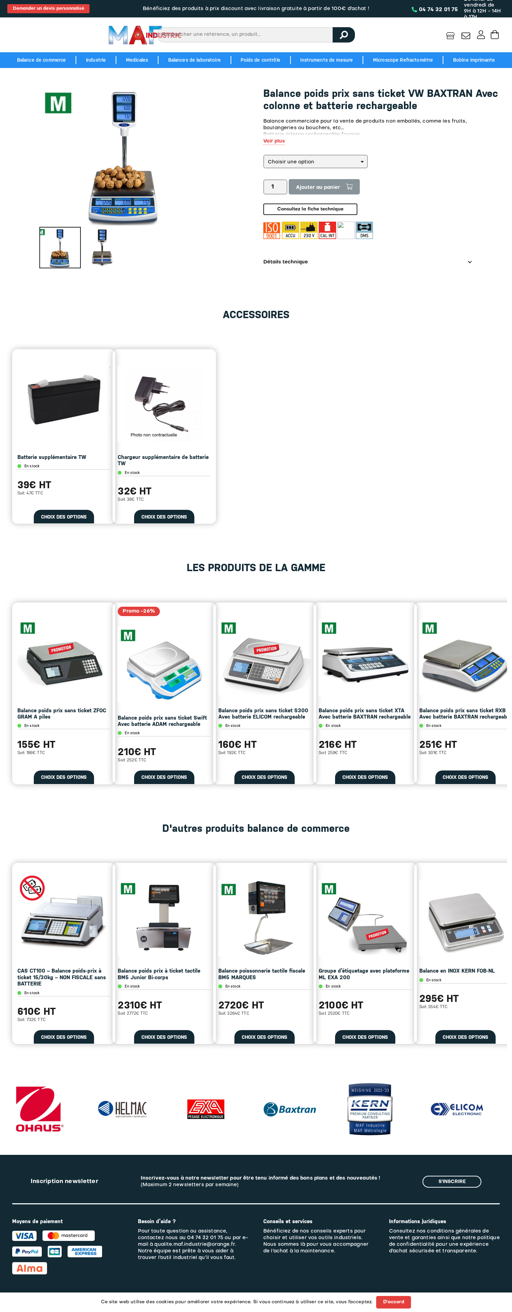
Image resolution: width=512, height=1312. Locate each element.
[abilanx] (453, 1086)
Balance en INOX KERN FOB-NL (457, 971)
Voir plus (274, 141)
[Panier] (495, 34)
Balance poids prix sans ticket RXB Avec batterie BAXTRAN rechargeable (465, 713)
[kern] (286, 1086)
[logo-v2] (144, 34)
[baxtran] (206, 1099)
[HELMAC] (39, 1103)
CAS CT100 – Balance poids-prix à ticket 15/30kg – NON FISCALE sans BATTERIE (61, 977)
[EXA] (122, 1086)
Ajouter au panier (318, 187)
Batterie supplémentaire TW (51, 457)
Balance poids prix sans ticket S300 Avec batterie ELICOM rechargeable (263, 713)
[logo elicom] (373, 1106)
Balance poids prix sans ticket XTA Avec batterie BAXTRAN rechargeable (365, 713)
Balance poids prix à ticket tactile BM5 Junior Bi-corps (159, 974)
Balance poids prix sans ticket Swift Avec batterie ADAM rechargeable (162, 721)
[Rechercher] (344, 35)
